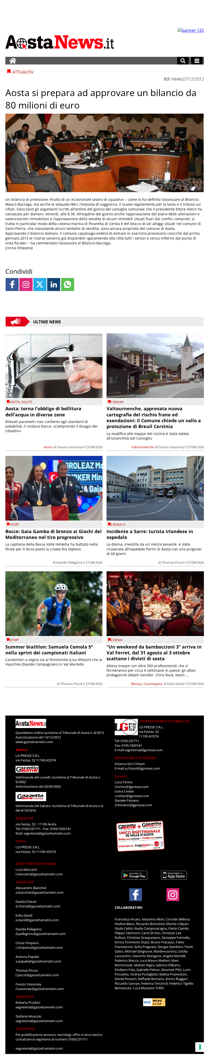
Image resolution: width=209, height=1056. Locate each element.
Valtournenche (142, 447)
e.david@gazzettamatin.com (37, 920)
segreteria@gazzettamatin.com (47, 833)
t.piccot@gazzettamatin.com (37, 975)
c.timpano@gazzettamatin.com (39, 947)
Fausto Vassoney (70, 447)
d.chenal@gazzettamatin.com (38, 906)
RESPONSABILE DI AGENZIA (135, 758)
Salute (26, 402)
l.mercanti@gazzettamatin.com (39, 874)
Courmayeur (153, 683)
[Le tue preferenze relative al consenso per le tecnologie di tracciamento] (200, 1047)
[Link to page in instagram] (25, 284)
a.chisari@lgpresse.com (142, 768)
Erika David (175, 683)
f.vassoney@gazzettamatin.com (40, 988)
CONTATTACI (25, 1028)
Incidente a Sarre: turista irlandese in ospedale (150, 534)
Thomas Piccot (173, 562)
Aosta (15, 402)
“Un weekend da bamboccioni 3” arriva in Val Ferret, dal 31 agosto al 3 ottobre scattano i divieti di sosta (154, 653)
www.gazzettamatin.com (34, 742)
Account (121, 776)
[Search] (183, 60)
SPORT (14, 524)
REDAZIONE (24, 818)
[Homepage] (13, 60)
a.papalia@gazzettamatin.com (38, 961)
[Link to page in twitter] (39, 284)
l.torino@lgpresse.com (132, 786)
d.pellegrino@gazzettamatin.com (41, 933)
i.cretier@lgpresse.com (132, 796)
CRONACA (118, 524)
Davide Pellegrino (69, 562)
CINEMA (117, 640)
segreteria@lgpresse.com (144, 750)
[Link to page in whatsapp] (67, 284)
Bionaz (136, 683)
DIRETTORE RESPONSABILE (36, 863)
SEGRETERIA (25, 996)
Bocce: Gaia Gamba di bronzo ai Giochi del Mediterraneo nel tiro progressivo (53, 534)
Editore (22, 749)
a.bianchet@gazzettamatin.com (39, 892)
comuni (117, 402)
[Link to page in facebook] (12, 284)
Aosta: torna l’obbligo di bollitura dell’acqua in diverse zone (43, 411)
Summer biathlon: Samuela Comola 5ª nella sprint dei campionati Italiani (49, 650)
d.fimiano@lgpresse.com (133, 805)
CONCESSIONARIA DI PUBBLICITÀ (164, 721)
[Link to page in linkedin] (53, 284)
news (176, 79)
